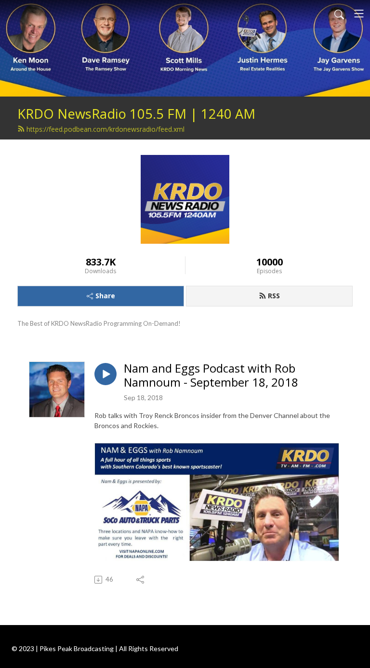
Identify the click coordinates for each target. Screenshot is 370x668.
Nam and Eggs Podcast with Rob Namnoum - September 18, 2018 (211, 376)
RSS (274, 295)
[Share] (140, 579)
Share (105, 295)
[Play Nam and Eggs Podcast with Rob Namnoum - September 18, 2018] (105, 374)
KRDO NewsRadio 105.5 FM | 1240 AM (136, 114)
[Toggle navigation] (359, 13)
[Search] (339, 13)
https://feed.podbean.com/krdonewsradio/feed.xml (105, 129)
